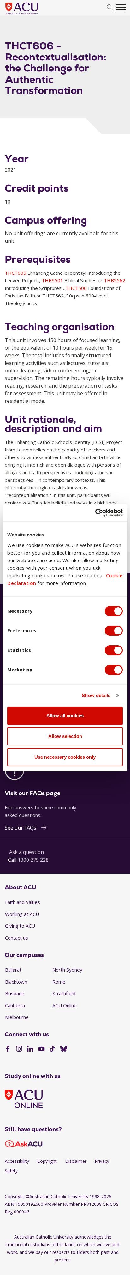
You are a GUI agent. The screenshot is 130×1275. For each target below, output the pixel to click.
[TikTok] (52, 1049)
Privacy (102, 1161)
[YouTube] (41, 1049)
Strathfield (63, 993)
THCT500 (76, 288)
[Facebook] (8, 1049)
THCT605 (16, 273)
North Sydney (67, 969)
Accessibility (17, 1161)
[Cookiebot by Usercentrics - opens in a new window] (95, 513)
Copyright (47, 1161)
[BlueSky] (63, 1049)
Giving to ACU (20, 926)
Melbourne (17, 1017)
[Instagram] (19, 1049)
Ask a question (26, 852)
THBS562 (114, 280)
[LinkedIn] (30, 1049)
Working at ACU (22, 914)
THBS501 (53, 280)
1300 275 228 (33, 859)
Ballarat (13, 969)
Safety (11, 1171)
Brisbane (14, 993)
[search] (110, 8)
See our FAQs (20, 827)
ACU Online (64, 1005)
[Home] (31, 14)
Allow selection (65, 736)
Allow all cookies (65, 715)
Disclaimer (75, 1161)
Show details (96, 695)
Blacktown (16, 981)
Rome (58, 981)
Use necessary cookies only (65, 757)
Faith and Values (22, 902)
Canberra (15, 1005)
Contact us (16, 938)
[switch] (114, 631)
